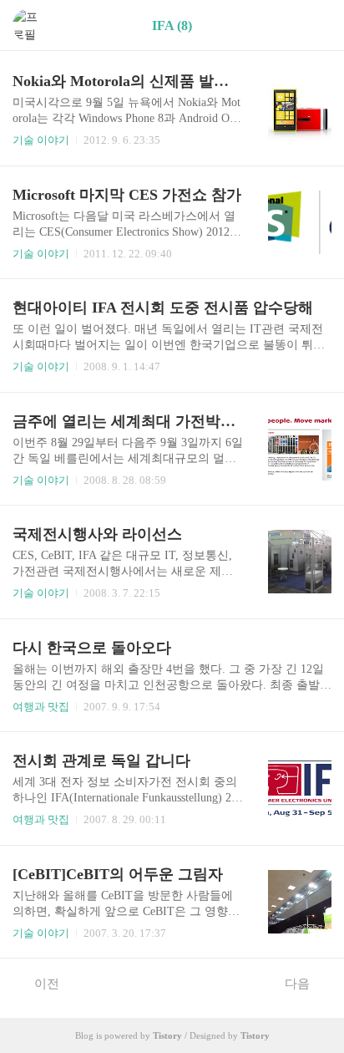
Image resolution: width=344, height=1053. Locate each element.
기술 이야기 (41, 140)
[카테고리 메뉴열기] (314, 25)
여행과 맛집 (41, 706)
